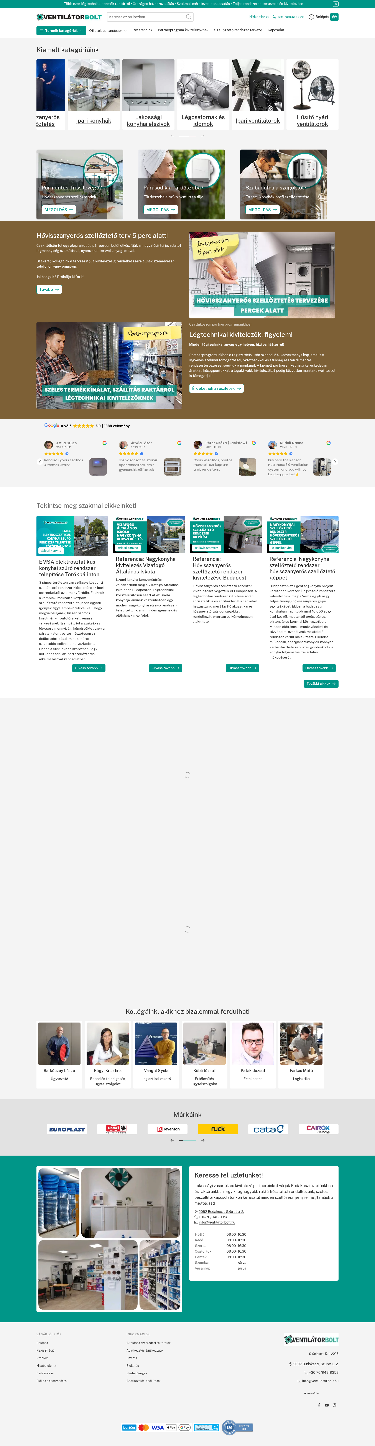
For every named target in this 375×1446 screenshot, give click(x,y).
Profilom (42, 1358)
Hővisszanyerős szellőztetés (117, 120)
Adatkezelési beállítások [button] (144, 1381)
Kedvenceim (45, 1373)
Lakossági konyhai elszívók (226, 120)
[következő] (202, 136)
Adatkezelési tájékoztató (145, 1350)
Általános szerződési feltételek (149, 1343)
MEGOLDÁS (55, 209)
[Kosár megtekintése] (334, 17)
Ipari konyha (52, 550)
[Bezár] (336, 4)
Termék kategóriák (61, 31)
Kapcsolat (276, 30)
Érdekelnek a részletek (213, 388)
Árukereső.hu (311, 1393)
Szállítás (133, 1365)
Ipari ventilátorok (336, 120)
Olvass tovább (86, 668)
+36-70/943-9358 (290, 17)
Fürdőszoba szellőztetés (62, 120)
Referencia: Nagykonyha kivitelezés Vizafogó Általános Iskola (146, 565)
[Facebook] (319, 1405)
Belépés (42, 1343)
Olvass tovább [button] (279, 481)
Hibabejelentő (46, 1365)
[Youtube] (327, 1405)
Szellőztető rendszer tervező (238, 30)
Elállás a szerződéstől (51, 1381)
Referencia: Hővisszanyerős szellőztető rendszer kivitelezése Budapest (219, 568)
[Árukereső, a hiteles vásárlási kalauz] (237, 1427)
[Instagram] (335, 1405)
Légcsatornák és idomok (281, 120)
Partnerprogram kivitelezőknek (183, 30)
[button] (335, 461)
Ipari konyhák (171, 120)
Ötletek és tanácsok (106, 31)
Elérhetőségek (137, 1373)
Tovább (46, 289)
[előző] (172, 136)
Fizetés (132, 1358)
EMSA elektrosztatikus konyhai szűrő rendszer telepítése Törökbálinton (69, 568)
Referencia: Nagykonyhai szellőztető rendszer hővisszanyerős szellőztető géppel (302, 568)
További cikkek (318, 684)
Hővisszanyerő (208, 548)
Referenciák (142, 30)
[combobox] (150, 17)
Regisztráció (45, 1350)
